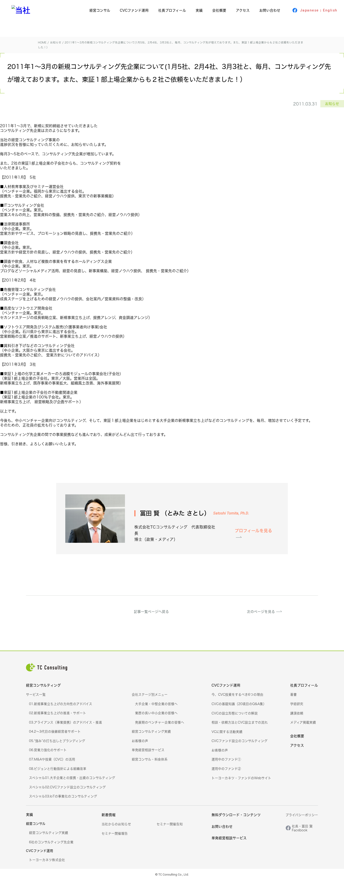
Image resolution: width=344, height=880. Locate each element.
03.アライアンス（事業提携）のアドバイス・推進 (65, 722)
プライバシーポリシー (301, 815)
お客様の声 (140, 741)
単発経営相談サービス (148, 750)
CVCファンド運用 (134, 10)
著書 (293, 694)
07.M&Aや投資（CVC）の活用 (52, 759)
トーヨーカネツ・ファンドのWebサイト (241, 778)
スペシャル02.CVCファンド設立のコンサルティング (67, 787)
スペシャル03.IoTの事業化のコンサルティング (63, 796)
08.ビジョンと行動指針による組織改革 (57, 769)
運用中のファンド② (226, 769)
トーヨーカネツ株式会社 (47, 860)
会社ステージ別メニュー (150, 694)
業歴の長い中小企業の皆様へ (156, 713)
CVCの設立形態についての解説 (235, 713)
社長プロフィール (172, 10)
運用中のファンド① (226, 759)
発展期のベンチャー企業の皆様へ (159, 722)
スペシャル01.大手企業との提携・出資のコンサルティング (72, 778)
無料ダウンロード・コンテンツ (236, 815)
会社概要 (219, 10)
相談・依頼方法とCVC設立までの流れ (240, 722)
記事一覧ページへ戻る (151, 611)
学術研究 (296, 704)
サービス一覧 (36, 694)
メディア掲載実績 (303, 722)
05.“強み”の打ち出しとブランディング (57, 741)
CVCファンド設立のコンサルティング (239, 741)
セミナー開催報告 (115, 833)
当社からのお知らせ (116, 824)
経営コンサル (99, 10)
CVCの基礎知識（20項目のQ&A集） (239, 704)
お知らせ (332, 103)
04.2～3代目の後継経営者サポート (55, 731)
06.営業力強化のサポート (48, 750)
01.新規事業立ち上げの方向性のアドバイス (60, 704)
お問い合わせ (269, 10)
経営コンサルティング (43, 685)
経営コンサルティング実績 (151, 731)
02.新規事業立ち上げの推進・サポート (57, 713)
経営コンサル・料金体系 (150, 759)
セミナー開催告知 (170, 824)
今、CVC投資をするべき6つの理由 (237, 694)
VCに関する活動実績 (227, 732)
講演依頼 (296, 713)
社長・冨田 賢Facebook (302, 828)
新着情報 (109, 815)
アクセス (243, 10)
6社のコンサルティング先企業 (51, 842)
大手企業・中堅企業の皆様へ (156, 704)
